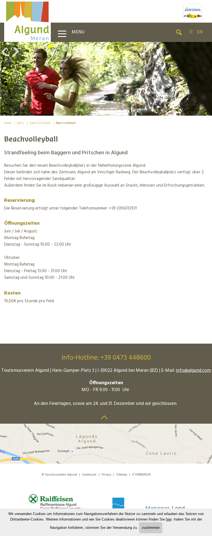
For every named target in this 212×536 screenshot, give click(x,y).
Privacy (106, 474)
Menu (78, 32)
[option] (106, 79)
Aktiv (20, 123)
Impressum (89, 474)
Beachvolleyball (66, 123)
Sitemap (121, 474)
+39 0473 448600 (125, 357)
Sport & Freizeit (40, 123)
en (200, 32)
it (191, 32)
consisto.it (163, 473)
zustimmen (151, 528)
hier (168, 519)
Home (7, 123)
